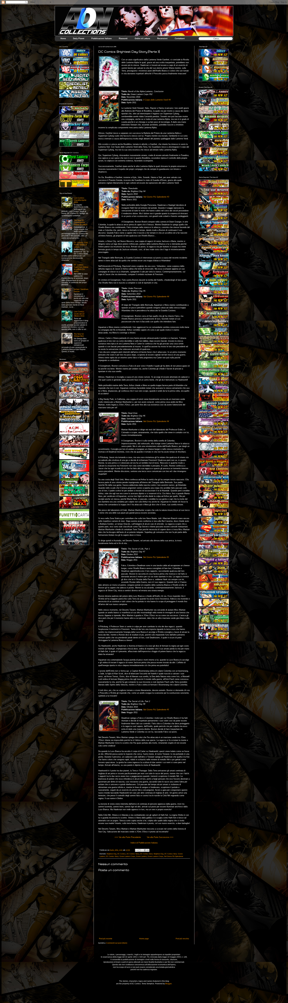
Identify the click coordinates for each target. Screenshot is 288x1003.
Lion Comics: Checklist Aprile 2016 (80, 200)
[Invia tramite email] (136, 850)
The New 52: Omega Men (79, 335)
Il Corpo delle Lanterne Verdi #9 (157, 100)
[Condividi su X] (142, 850)
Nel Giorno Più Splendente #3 (156, 197)
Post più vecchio (182, 939)
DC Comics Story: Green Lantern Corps (120, 856)
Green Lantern (141, 856)
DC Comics (121, 854)
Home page (144, 939)
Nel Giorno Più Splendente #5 (156, 557)
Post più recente (105, 939)
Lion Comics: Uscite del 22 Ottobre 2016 (79, 314)
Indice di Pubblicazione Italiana (144, 843)
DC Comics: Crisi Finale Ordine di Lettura (81, 245)
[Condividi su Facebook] (145, 850)
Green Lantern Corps (155, 856)
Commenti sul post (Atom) (116, 943)
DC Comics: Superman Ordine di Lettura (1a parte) (81, 268)
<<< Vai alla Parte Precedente (128, 837)
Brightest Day (111, 854)
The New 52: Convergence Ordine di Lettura (80, 222)
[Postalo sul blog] (139, 850)
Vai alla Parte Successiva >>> (160, 837)
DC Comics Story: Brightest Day (152, 854)
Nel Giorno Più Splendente (173, 856)
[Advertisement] (214, 659)
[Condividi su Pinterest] (147, 850)
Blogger (168, 984)
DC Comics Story (133, 854)
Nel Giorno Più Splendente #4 (156, 296)
